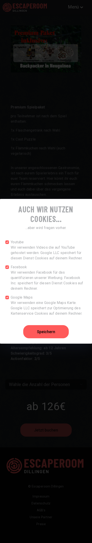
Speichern (46, 331)
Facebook (19, 267)
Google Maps (22, 297)
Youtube (17, 242)
